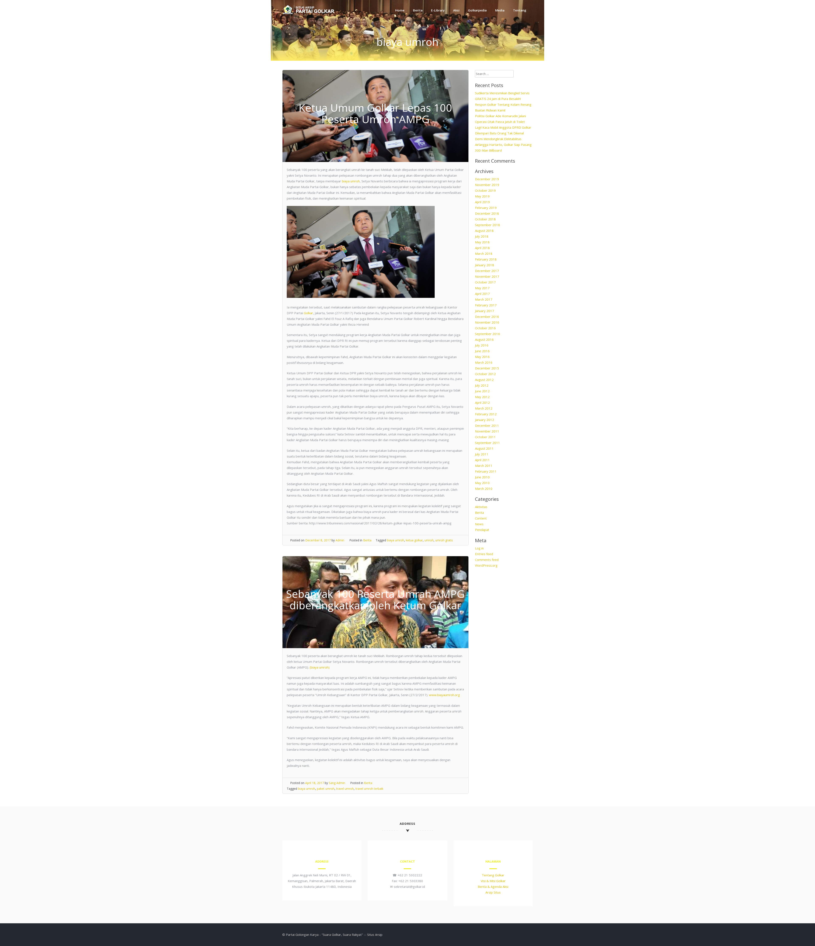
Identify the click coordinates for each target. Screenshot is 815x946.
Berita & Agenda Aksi (493, 886)
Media (499, 10)
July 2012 (481, 385)
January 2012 (484, 420)
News (479, 524)
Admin (340, 540)
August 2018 (484, 230)
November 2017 (487, 276)
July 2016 (481, 345)
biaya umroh (351, 181)
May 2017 (482, 288)
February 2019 (486, 208)
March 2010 (483, 488)
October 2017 (485, 282)
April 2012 (482, 402)
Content (481, 518)
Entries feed (484, 554)
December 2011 (487, 425)
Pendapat (482, 530)
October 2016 (485, 328)
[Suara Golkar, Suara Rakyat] (308, 14)
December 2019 (487, 179)
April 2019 (482, 202)
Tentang (519, 10)
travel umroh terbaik (369, 789)
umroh (429, 540)
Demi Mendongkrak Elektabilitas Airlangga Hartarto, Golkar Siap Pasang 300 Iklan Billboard (503, 144)
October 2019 (485, 190)
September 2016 (487, 334)
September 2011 (487, 443)
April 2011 (482, 460)
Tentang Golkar (493, 875)
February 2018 (486, 259)
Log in (479, 548)
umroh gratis (444, 540)
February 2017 (486, 305)
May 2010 (482, 483)
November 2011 (487, 431)
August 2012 (484, 379)
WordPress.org (486, 565)
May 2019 (482, 196)
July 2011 (481, 454)
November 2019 (487, 185)
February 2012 (486, 414)
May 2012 (482, 397)
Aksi (456, 10)
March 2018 (483, 253)
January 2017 (484, 311)
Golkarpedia (477, 10)
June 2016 (482, 351)
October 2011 (485, 437)
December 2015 (487, 368)
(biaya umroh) (320, 667)
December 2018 (487, 213)
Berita (418, 10)
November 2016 (487, 322)
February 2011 (486, 471)
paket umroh (325, 789)
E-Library (438, 10)
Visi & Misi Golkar (493, 881)
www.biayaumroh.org (444, 695)
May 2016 (482, 357)
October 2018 (485, 219)
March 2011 (483, 465)
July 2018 (481, 236)
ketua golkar (414, 540)
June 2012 (482, 391)
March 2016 (483, 362)
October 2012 (485, 374)
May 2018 (482, 242)
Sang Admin (337, 783)
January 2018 (484, 265)
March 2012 (483, 408)
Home (400, 10)
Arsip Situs (493, 892)
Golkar (308, 313)
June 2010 (482, 477)
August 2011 (484, 448)
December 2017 (487, 271)
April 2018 (482, 248)
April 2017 (482, 293)
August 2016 (484, 339)
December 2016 (487, 316)
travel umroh (345, 789)
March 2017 (483, 299)
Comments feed (487, 559)
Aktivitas (481, 507)
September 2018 (487, 225)
